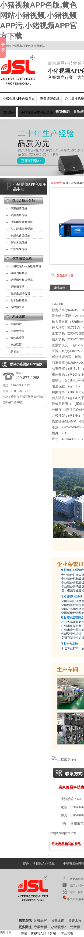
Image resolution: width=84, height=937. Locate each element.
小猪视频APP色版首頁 (19, 98)
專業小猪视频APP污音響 (38, 933)
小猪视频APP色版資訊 (37, 112)
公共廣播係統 (18, 215)
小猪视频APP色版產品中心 (29, 186)
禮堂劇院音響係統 (21, 222)
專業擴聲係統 (50, 98)
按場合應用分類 (23, 200)
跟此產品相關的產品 (66, 844)
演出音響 (67, 933)
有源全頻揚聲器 (20, 293)
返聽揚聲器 (17, 286)
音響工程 (74, 920)
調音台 (14, 351)
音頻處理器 (17, 337)
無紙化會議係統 (20, 235)
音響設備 (57, 920)
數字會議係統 (18, 242)
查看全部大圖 (64, 275)
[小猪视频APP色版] (21, 70)
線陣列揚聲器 (18, 273)
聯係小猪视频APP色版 (39, 863)
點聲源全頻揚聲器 (21, 280)
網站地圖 (5, 932)
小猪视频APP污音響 (65, 927)
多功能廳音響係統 (21, 228)
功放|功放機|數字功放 (62, 833)
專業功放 (16, 324)
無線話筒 (16, 344)
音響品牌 (40, 920)
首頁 (65, 183)
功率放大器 (17, 331)
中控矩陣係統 (18, 249)
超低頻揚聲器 (18, 300)
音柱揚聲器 (17, 307)
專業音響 (40, 927)
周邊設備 (18, 316)
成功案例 (9, 112)
